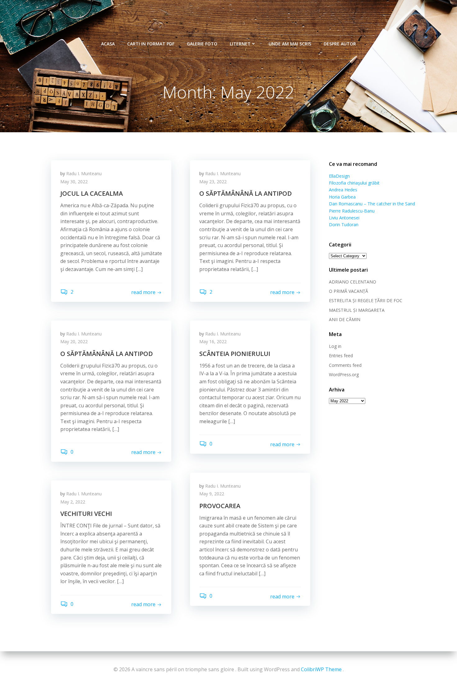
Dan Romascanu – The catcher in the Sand (372, 204)
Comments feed (345, 365)
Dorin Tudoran (343, 224)
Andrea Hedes (343, 190)
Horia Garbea (342, 197)
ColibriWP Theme (321, 669)
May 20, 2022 (74, 341)
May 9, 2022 (211, 494)
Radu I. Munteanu (84, 173)
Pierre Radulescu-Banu (352, 211)
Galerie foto (202, 44)
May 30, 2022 (74, 182)
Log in (335, 346)
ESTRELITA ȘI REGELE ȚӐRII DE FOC (365, 300)
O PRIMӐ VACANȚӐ (348, 291)
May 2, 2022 (72, 502)
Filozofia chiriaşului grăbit (354, 183)
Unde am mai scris (290, 44)
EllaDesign (339, 176)
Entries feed (341, 355)
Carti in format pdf (150, 44)
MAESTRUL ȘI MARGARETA (357, 310)
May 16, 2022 (213, 341)
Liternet (240, 44)
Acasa (108, 44)
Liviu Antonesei (344, 218)
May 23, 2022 (213, 182)
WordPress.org (344, 374)
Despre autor (340, 44)
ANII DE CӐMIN (344, 319)
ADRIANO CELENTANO (352, 282)
